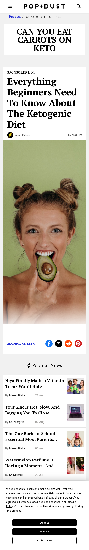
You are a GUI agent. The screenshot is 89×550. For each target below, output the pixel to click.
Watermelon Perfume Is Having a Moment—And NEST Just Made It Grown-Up (34, 463)
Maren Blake (17, 395)
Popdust (15, 16)
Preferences (44, 540)
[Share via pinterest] (78, 343)
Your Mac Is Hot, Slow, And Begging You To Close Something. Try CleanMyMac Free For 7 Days (34, 410)
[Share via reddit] (68, 343)
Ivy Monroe (16, 474)
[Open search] (78, 6)
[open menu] (10, 6)
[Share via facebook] (49, 343)
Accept (44, 522)
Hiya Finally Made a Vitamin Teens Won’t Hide (34, 383)
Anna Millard (22, 135)
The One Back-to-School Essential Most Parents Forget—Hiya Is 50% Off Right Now (35, 437)
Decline (44, 531)
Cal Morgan (16, 422)
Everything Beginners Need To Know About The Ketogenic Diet (42, 102)
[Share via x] (58, 343)
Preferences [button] (14, 510)
